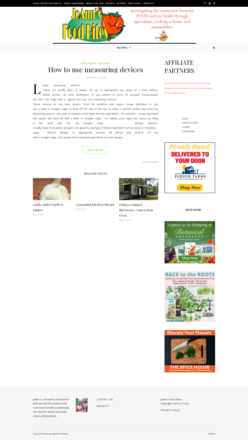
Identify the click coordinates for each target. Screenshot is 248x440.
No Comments (150, 162)
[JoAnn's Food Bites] (124, 28)
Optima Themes (60, 433)
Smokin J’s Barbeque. (58, 407)
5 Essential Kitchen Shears (95, 205)
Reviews (121, 3)
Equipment (89, 63)
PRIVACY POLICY (170, 410)
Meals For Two (95, 3)
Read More (95, 149)
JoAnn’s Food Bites (171, 399)
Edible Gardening (74, 3)
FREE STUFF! (134, 3)
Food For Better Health (47, 3)
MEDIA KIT (149, 3)
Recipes (110, 3)
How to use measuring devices (95, 69)
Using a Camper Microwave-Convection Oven (136, 210)
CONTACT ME (105, 399)
